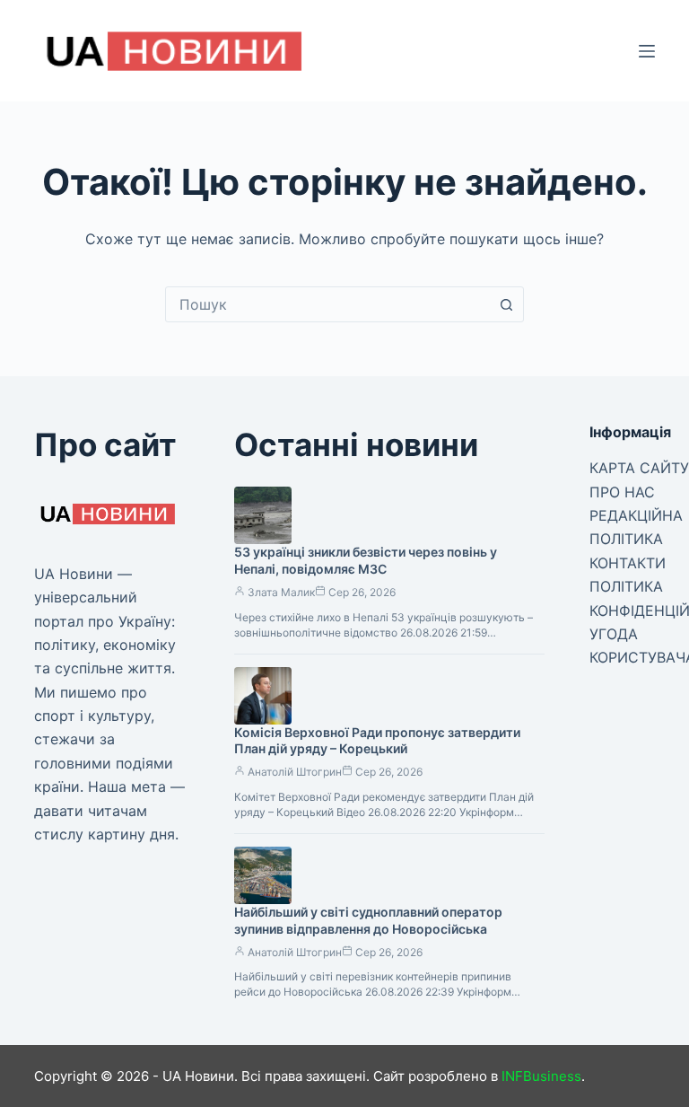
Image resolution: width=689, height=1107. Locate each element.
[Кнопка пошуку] (506, 304)
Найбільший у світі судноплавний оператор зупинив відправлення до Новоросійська (368, 920)
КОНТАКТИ (627, 563)
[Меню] (647, 51)
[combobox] (327, 304)
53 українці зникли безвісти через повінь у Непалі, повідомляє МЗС (365, 560)
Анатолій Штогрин (295, 771)
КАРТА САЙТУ (639, 468)
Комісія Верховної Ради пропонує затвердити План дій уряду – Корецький (377, 741)
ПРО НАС (622, 492)
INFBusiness (541, 1076)
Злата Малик (281, 592)
